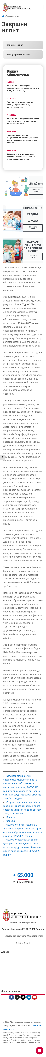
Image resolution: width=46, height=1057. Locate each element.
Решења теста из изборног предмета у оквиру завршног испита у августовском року (23, 88)
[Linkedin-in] (28, 997)
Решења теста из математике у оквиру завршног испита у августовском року (21, 104)
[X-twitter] (23, 997)
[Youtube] (34, 997)
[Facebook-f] (11, 997)
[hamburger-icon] (40, 7)
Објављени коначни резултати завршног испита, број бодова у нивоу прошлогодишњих (21, 156)
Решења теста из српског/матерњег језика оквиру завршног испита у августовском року (23, 121)
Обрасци (10, 821)
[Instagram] (17, 997)
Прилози (10, 817)
